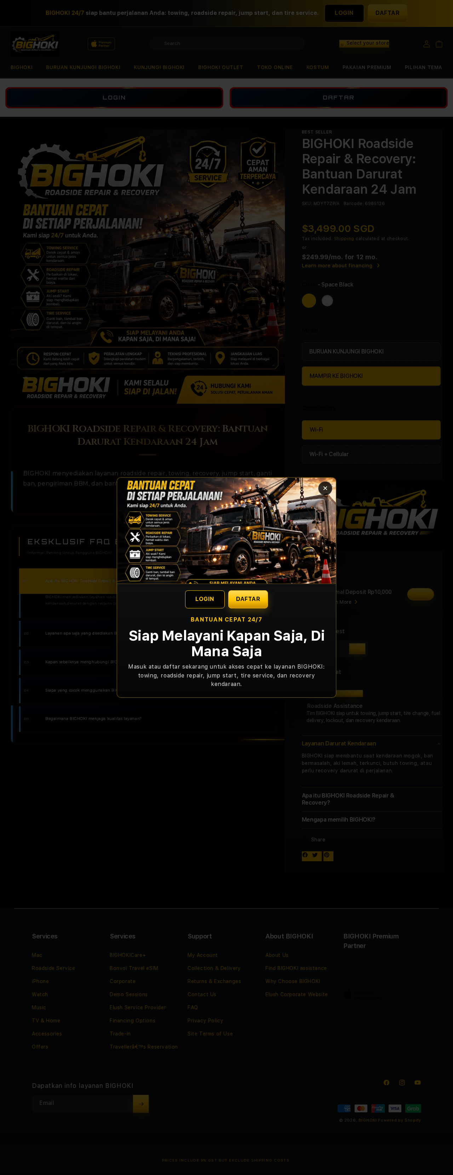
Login (204, 599)
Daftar (248, 599)
